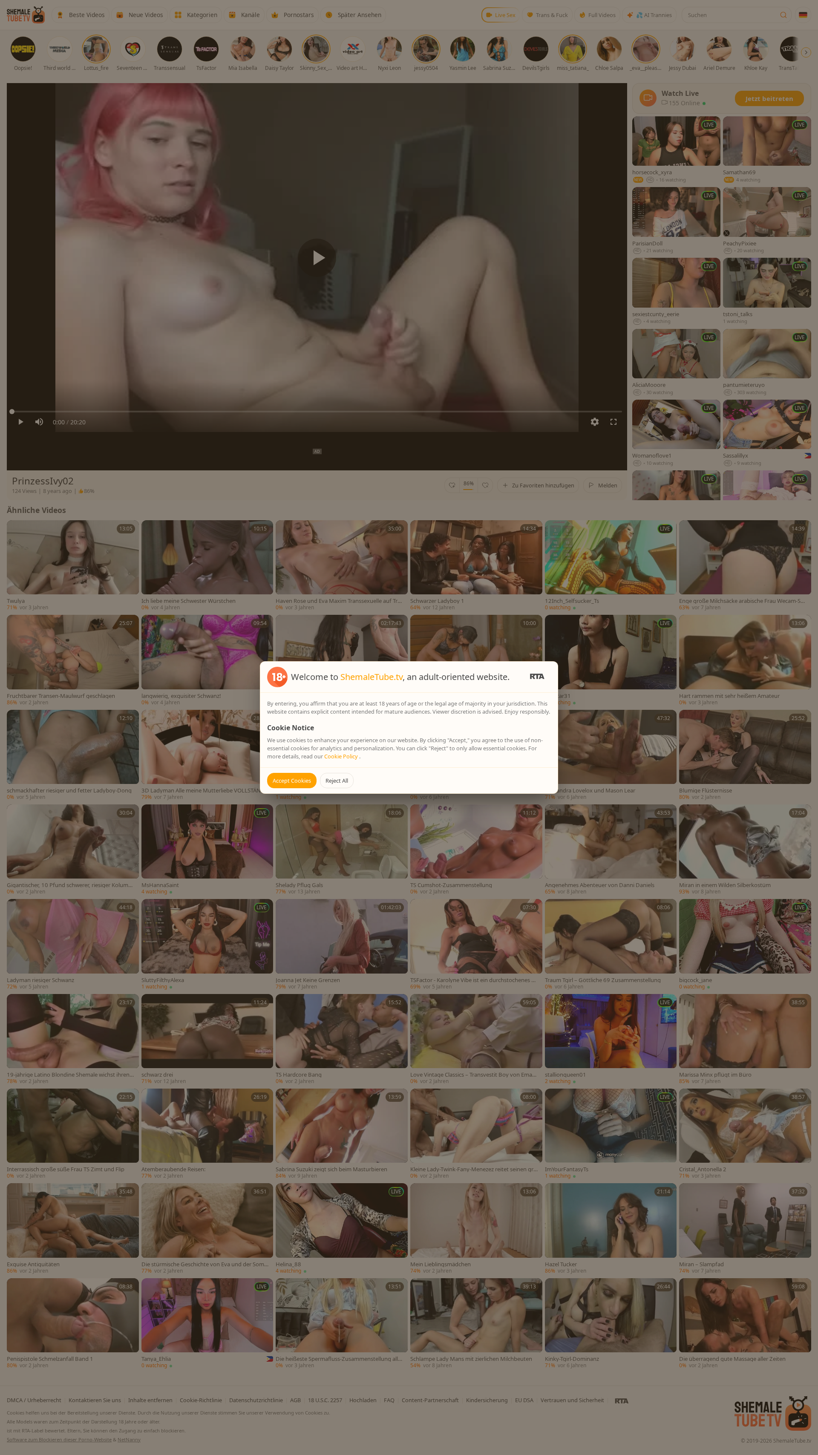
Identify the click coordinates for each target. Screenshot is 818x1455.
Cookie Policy (341, 756)
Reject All (336, 780)
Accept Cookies (292, 780)
